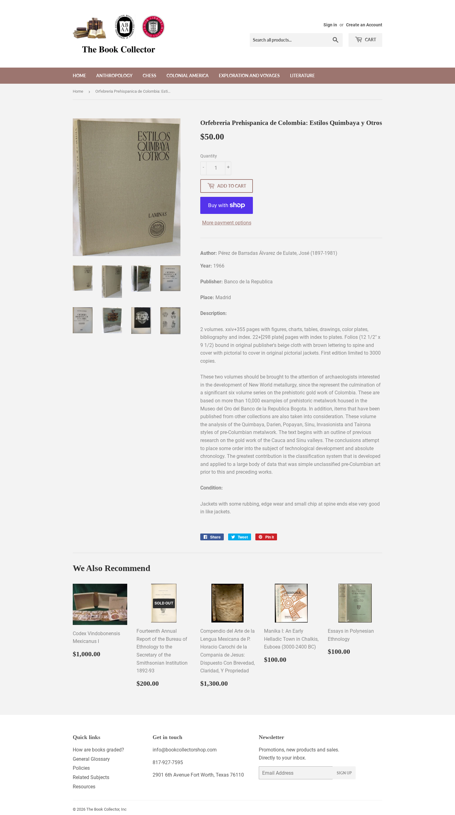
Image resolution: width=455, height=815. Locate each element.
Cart (370, 39)
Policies (81, 768)
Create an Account (364, 24)
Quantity (208, 155)
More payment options (226, 223)
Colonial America (188, 75)
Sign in (330, 24)
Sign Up (344, 773)
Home (79, 75)
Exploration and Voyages (249, 75)
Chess (149, 75)
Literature (302, 75)
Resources (84, 787)
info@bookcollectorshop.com (185, 750)
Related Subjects (91, 777)
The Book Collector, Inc (106, 809)
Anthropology (114, 75)
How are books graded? (98, 750)
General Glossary (91, 759)
